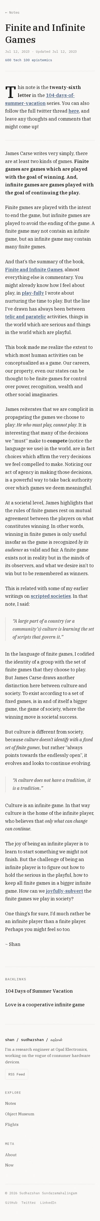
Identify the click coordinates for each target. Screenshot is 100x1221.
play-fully (33, 293)
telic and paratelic (25, 317)
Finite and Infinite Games (34, 270)
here (73, 111)
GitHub (11, 1202)
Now (9, 1165)
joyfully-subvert (64, 891)
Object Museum (19, 1113)
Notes (10, 1103)
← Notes (12, 12)
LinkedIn (48, 1202)
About (11, 1154)
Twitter (29, 1202)
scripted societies (51, 596)
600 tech (13, 60)
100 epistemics (38, 60)
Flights (11, 1124)
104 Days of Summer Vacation (39, 991)
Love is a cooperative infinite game (45, 1005)
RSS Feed (16, 1074)
